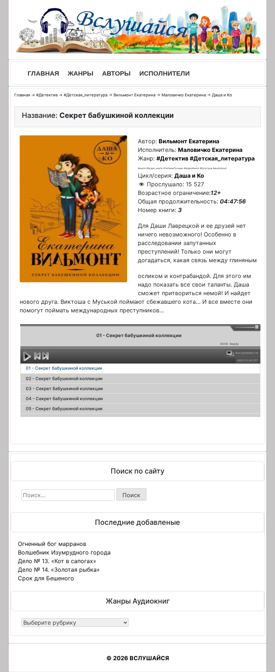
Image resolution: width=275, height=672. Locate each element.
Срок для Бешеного (46, 578)
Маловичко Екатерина (183, 94)
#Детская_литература (85, 94)
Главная (43, 73)
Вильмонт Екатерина (134, 94)
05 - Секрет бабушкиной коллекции (64, 408)
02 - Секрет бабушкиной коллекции (64, 378)
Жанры (80, 73)
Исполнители (164, 73)
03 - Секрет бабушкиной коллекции (64, 388)
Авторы (116, 73)
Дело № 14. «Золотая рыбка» (59, 569)
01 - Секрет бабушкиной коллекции (64, 368)
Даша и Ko (222, 94)
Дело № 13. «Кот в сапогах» (57, 561)
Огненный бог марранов (52, 543)
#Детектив (47, 94)
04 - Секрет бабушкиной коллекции (64, 398)
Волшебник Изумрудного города (64, 552)
